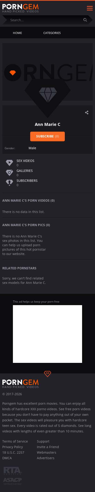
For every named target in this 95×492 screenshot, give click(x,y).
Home (17, 33)
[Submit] (87, 19)
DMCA (7, 458)
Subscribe (47, 136)
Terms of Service (15, 441)
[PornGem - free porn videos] (20, 8)
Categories (52, 33)
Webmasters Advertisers (46, 455)
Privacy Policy (12, 447)
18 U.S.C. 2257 (13, 452)
